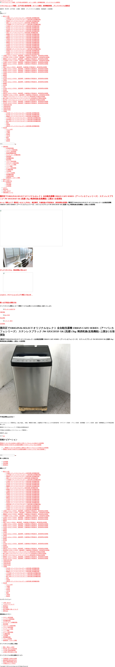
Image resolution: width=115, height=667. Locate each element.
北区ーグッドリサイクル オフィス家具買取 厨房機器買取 (22, 32)
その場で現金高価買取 (9, 650)
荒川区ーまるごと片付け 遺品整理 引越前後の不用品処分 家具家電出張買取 (25, 81)
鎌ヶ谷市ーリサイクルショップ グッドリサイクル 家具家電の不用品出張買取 (24, 98)
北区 (4, 86)
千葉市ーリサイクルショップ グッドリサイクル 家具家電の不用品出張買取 (24, 96)
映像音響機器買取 (11, 153)
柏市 (7, 122)
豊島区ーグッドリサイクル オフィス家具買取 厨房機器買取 (22, 42)
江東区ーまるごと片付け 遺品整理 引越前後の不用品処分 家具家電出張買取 (25, 55)
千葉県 (5, 111)
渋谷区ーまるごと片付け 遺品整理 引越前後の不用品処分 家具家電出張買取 (25, 72)
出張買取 (8, 186)
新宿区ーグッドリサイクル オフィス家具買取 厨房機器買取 (22, 45)
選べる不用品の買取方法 (8, 302)
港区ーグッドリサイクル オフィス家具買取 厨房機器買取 (22, 22)
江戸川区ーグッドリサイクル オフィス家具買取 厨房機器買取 (23, 19)
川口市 (8, 136)
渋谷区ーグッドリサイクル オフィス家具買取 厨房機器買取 (22, 47)
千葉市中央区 (7, 109)
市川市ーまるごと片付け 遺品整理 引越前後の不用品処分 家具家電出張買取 (25, 103)
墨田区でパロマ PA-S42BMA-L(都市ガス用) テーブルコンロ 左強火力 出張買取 (22, 443)
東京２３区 (6, 16)
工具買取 (8, 171)
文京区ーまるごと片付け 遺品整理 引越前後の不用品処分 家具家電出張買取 (25, 88)
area (4, 436)
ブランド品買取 (10, 173)
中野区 (5, 80)
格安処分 (8, 182)
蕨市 (7, 137)
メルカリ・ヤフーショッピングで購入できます (16, 295)
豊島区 (5, 65)
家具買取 (8, 159)
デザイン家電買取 (11, 151)
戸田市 (8, 139)
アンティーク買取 (11, 164)
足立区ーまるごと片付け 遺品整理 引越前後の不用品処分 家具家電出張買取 (25, 78)
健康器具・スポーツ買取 (13, 177)
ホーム (2, 202)
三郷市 (8, 131)
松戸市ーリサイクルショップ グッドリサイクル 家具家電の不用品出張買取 (24, 100)
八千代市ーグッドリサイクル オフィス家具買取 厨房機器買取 (23, 118)
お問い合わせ (7, 191)
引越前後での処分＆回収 (10, 658)
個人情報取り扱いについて (10, 609)
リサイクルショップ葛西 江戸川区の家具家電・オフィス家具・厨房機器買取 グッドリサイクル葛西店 (35, 6)
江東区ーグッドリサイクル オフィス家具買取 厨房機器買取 (22, 18)
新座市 (8, 141)
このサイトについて (8, 604)
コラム (5, 187)
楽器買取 (8, 156)
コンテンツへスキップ (6, 0)
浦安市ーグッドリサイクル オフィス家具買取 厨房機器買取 (22, 126)
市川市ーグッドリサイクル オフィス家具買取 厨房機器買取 (22, 113)
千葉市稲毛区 (7, 106)
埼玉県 (5, 127)
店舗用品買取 (10, 176)
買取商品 (5, 146)
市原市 (8, 124)
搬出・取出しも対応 (8, 647)
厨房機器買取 (10, 174)
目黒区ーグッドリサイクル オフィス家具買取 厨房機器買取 (22, 50)
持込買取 (8, 184)
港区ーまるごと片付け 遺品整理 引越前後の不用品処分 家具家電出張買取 (25, 67)
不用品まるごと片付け (9, 663)
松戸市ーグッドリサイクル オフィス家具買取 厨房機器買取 (23, 114)
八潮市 (8, 132)
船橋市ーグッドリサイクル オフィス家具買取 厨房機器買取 (22, 116)
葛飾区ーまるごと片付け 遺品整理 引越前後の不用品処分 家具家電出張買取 (25, 59)
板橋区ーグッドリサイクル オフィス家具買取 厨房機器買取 (22, 34)
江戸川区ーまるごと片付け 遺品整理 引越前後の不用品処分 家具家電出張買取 (26, 57)
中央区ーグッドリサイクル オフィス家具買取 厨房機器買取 (22, 26)
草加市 (8, 134)
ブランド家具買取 (11, 161)
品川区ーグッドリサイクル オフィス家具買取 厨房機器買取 (22, 52)
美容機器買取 (10, 158)
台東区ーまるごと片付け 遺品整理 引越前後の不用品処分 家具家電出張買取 (25, 68)
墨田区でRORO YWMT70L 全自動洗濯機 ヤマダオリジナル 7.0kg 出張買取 (20, 444)
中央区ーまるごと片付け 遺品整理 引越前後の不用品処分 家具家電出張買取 (25, 62)
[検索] (15, 455)
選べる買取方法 (7, 181)
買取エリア (9, 202)
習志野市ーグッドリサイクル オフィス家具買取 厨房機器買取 (23, 119)
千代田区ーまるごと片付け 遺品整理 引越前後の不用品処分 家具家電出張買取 (26, 60)
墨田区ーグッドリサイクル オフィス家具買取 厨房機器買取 (22, 21)
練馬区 (5, 75)
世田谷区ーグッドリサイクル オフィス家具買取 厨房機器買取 (23, 49)
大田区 (5, 77)
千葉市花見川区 (7, 104)
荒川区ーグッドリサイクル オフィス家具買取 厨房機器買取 (22, 27)
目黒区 (5, 73)
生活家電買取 (10, 148)
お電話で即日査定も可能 (10, 652)
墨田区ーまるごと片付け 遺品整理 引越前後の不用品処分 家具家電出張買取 (25, 63)
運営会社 (5, 189)
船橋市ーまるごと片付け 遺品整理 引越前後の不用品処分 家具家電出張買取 (25, 101)
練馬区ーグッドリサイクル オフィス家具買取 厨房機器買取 (22, 37)
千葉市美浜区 (7, 108)
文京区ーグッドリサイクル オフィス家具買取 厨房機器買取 (22, 44)
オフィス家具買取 (11, 168)
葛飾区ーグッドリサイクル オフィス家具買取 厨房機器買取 (22, 31)
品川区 (5, 85)
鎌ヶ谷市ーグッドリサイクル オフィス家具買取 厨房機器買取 (23, 121)
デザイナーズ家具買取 (12, 163)
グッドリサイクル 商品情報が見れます (13, 270)
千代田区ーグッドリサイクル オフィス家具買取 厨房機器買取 (23, 24)
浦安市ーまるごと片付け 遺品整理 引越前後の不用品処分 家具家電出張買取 (25, 93)
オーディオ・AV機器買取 (13, 154)
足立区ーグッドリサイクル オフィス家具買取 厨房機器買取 (22, 29)
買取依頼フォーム (8, 192)
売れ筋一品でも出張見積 (10, 648)
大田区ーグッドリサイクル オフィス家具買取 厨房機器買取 (22, 54)
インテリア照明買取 (12, 150)
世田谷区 (5, 91)
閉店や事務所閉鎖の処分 (10, 661)
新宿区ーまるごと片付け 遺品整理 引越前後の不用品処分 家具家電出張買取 (25, 70)
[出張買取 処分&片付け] (31, 245)
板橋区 (5, 83)
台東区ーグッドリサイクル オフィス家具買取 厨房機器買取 (22, 36)
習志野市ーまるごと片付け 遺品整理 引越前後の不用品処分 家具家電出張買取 (26, 95)
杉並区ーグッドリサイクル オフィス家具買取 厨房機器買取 (22, 41)
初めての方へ (7, 179)
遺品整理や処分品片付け (10, 660)
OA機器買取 (9, 169)
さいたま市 (9, 129)
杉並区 (5, 90)
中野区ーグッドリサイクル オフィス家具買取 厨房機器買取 (22, 39)
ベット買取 (9, 166)
